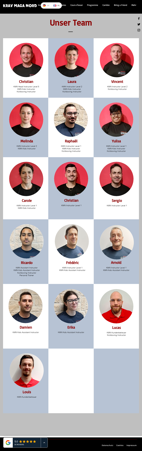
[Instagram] (139, 30)
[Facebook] (139, 18)
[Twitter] (139, 24)
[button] (62, 5)
